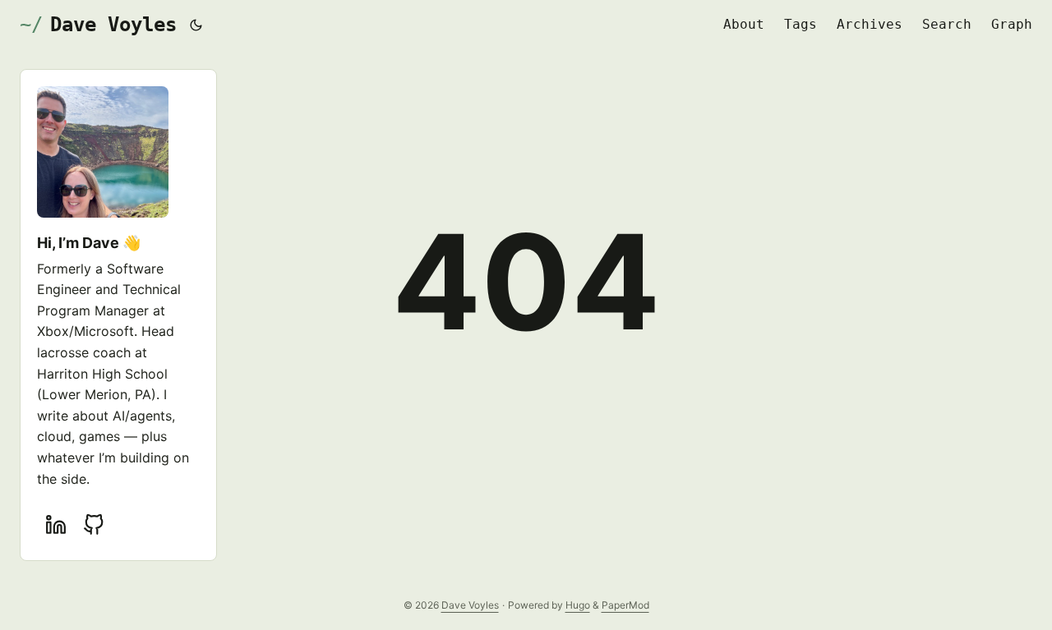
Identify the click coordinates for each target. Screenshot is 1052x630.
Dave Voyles (113, 24)
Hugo (577, 605)
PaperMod (625, 605)
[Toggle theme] (196, 24)
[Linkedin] (56, 525)
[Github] (94, 525)
